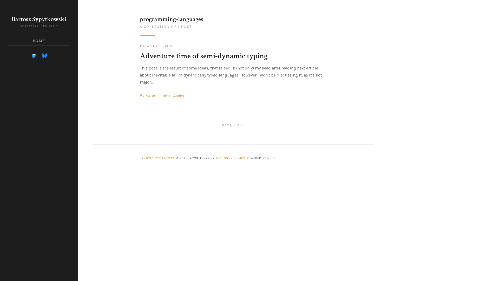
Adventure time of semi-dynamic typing (204, 56)
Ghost (272, 158)
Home (39, 41)
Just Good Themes (230, 158)
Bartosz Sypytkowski (39, 19)
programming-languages (163, 95)
